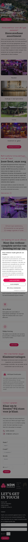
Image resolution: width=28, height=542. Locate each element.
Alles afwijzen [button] (14, 284)
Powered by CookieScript (20, 290)
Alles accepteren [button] (15, 280)
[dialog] (14, 271)
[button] (14, 288)
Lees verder (5, 276)
